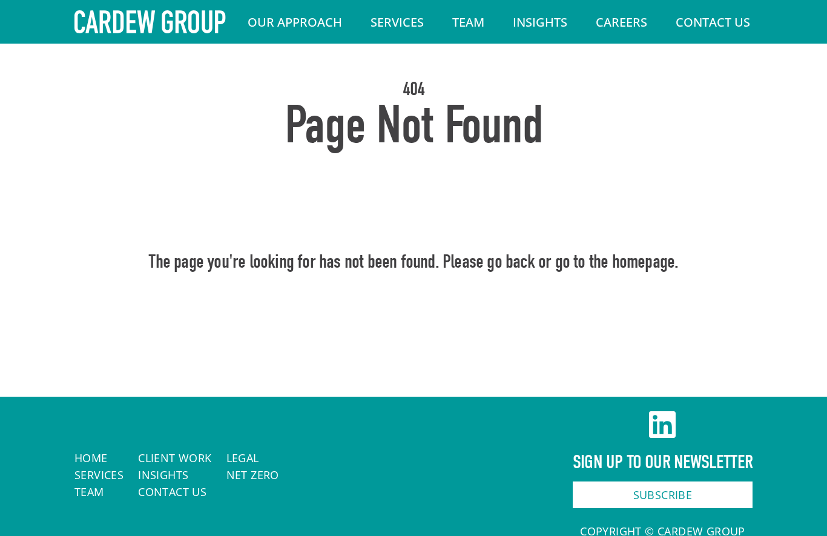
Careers (621, 22)
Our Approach (295, 22)
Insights (540, 22)
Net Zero (252, 475)
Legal (242, 458)
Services (397, 22)
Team (468, 22)
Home (413, 313)
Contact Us (713, 22)
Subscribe (663, 495)
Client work (174, 458)
